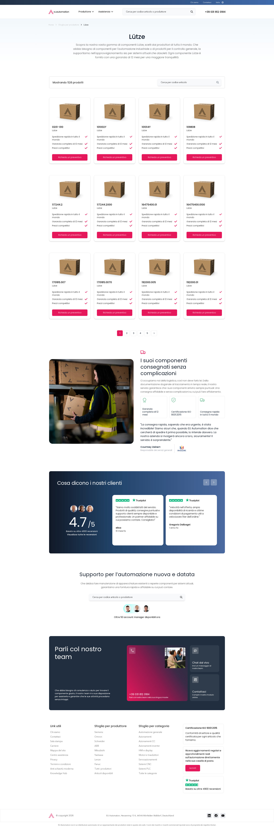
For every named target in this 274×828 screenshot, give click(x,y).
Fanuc (97, 764)
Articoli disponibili (103, 773)
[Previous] (206, 482)
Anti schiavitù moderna (61, 768)
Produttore (84, 11)
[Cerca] (193, 11)
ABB (96, 745)
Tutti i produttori (102, 768)
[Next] (214, 482)
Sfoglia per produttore (68, 25)
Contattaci (207, 2)
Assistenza (104, 11)
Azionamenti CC (147, 741)
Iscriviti (192, 768)
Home (51, 25)
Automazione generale (150, 732)
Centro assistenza (59, 755)
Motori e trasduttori (149, 755)
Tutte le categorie (148, 773)
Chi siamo (194, 2)
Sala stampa (56, 741)
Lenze (97, 759)
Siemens (98, 732)
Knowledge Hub (58, 773)
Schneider (99, 741)
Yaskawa (98, 755)
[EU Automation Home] (59, 11)
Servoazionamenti (148, 759)
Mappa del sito (58, 750)
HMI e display (146, 750)
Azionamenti (145, 736)
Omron (98, 736)
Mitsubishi (99, 750)
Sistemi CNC (145, 764)
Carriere (54, 745)
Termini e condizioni (60, 764)
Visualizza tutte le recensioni (82, 534)
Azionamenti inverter (149, 745)
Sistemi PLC (145, 768)
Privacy (53, 759)
